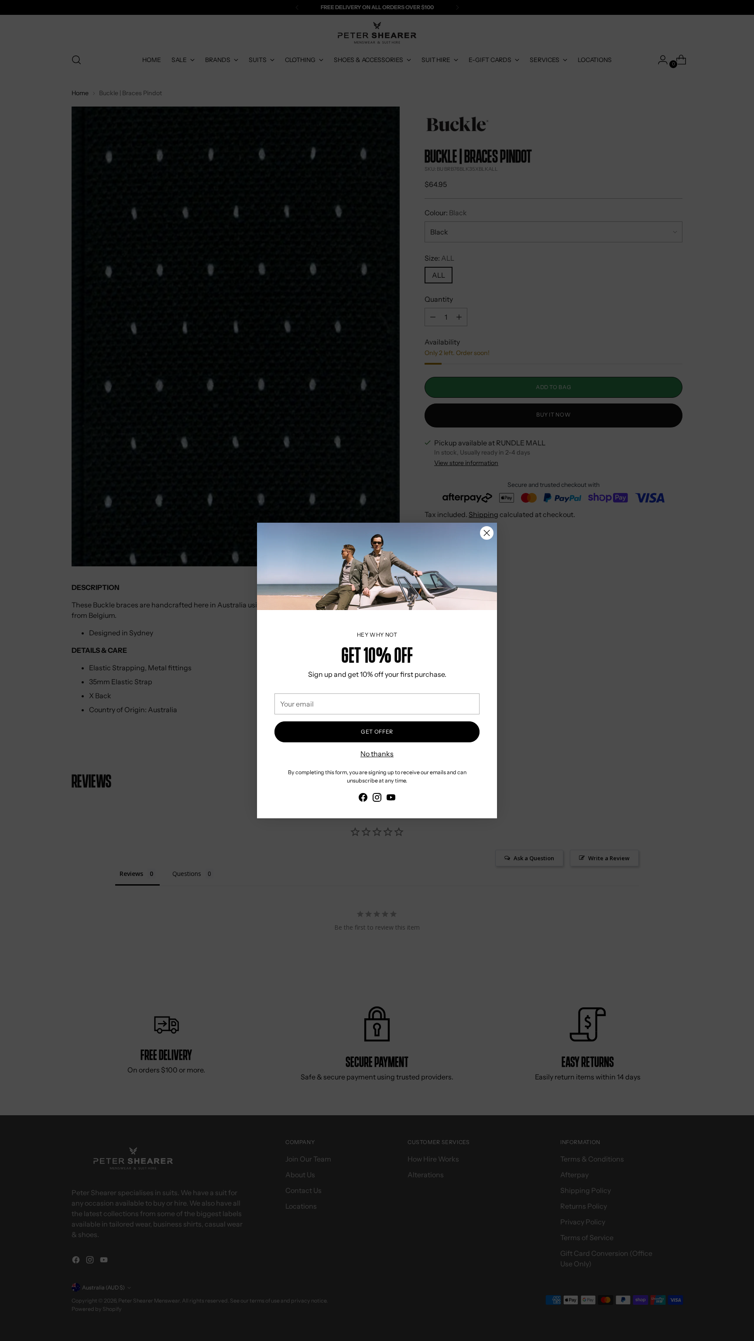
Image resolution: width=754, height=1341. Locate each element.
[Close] (487, 533)
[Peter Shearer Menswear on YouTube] (391, 798)
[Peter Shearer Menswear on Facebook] (363, 798)
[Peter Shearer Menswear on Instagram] (377, 798)
